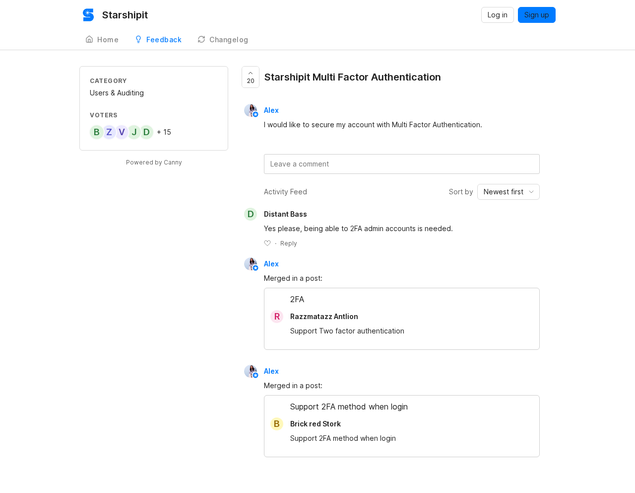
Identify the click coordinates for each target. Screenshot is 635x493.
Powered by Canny (154, 162)
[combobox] (508, 192)
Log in (498, 14)
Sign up (536, 14)
